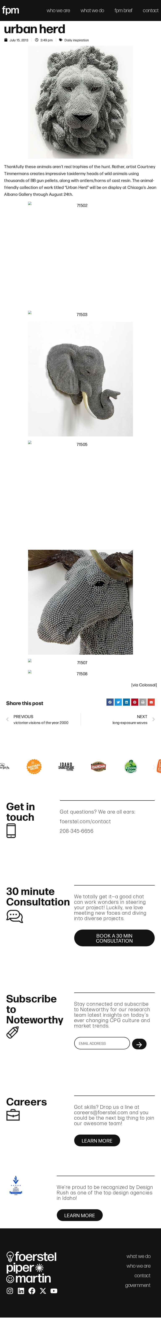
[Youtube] (53, 1290)
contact (151, 10)
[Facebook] (31, 1290)
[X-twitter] (43, 1290)
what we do (92, 10)
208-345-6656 (76, 831)
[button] (110, 702)
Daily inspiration (77, 39)
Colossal (147, 685)
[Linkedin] (21, 1290)
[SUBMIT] (139, 1044)
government (138, 1285)
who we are (58, 10)
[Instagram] (9, 1290)
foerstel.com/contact (85, 821)
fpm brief (124, 10)
